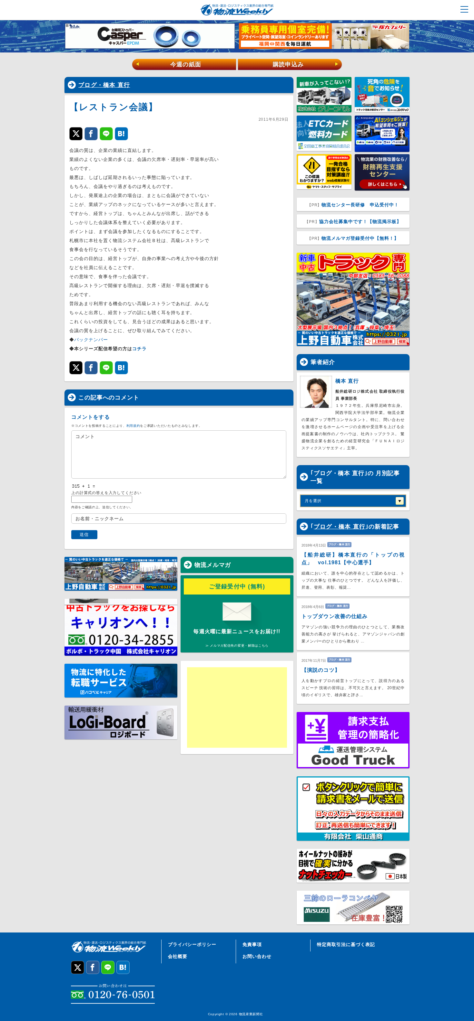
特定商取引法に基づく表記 (346, 944)
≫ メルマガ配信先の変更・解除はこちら (237, 645)
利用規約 (133, 425)
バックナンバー (91, 339)
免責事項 (252, 944)
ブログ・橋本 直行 (104, 85)
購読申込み (306, 64)
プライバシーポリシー (192, 944)
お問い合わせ (257, 956)
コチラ (139, 348)
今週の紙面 (168, 64)
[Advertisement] (237, 707)
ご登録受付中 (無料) (237, 586)
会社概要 (177, 956)
